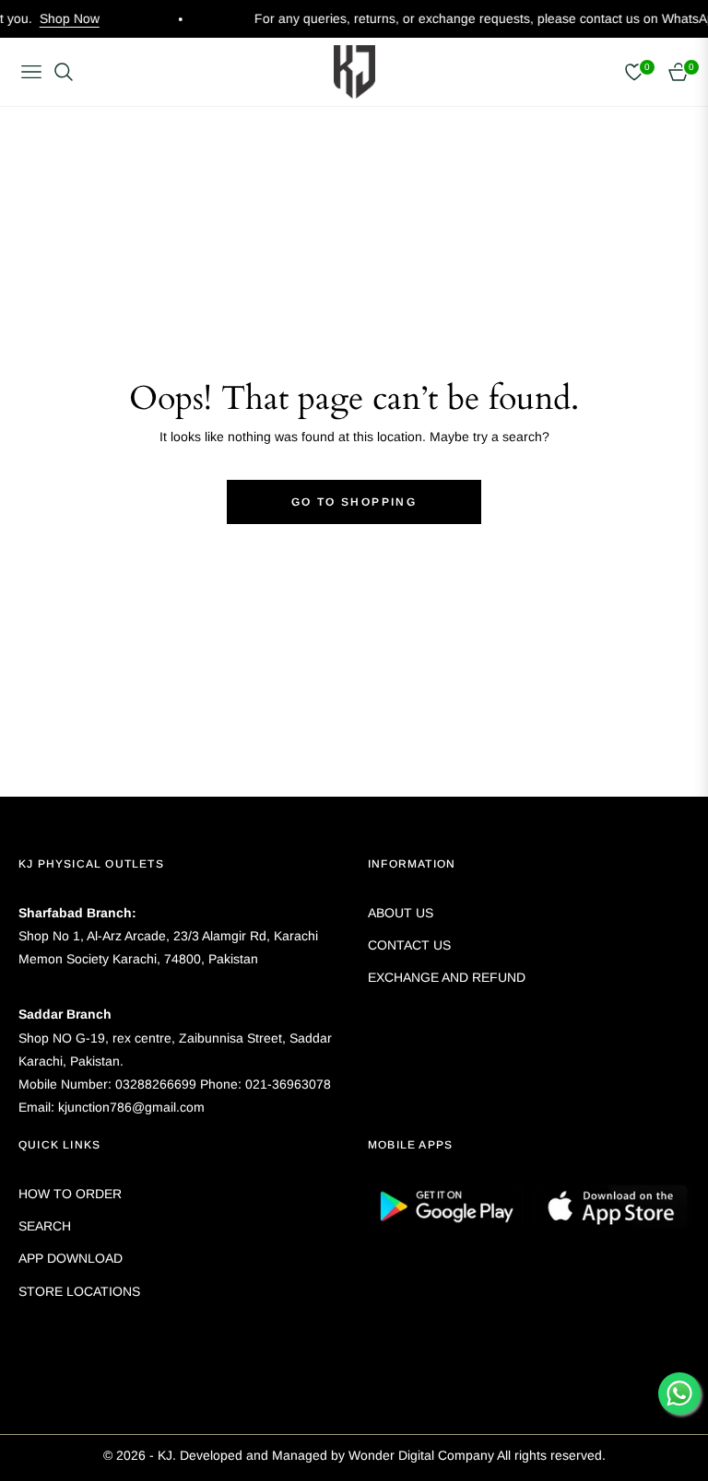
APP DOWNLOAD (70, 1258)
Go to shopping (354, 502)
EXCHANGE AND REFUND (446, 977)
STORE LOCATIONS (79, 1291)
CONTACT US (409, 945)
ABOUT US (400, 912)
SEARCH (44, 1226)
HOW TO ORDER (70, 1193)
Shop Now (50, 18)
